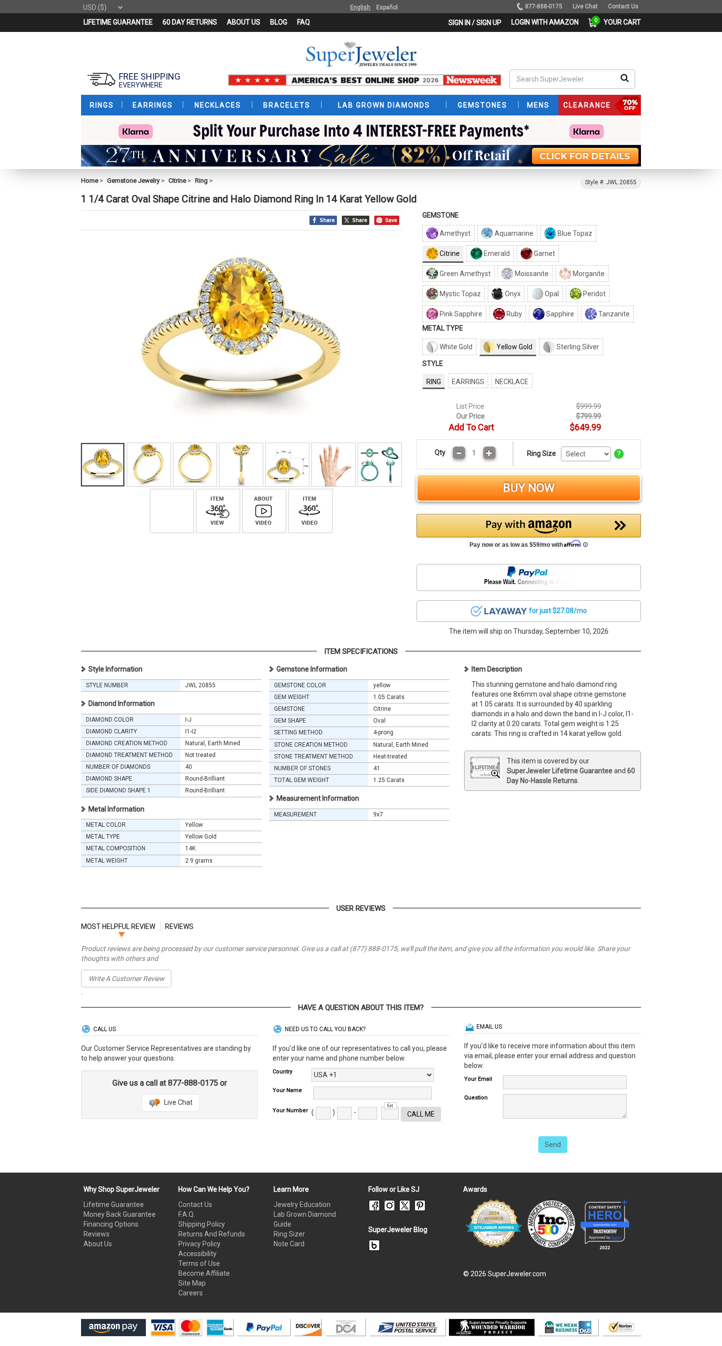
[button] (529, 533)
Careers (190, 1293)
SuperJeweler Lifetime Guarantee (559, 771)
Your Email (478, 1079)
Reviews (96, 1234)
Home (89, 180)
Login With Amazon (545, 22)
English (360, 7)
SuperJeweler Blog (397, 1230)
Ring (201, 180)
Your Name (287, 1090)
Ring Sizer (289, 1234)
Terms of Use (199, 1263)
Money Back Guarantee (119, 1214)
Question (476, 1097)
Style (432, 363)
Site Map (192, 1283)
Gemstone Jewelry (133, 180)
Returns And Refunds (211, 1234)
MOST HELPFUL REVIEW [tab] (118, 926)
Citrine (177, 180)
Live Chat (178, 1102)
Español (387, 7)
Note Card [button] (289, 1244)
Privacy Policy (199, 1244)
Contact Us (195, 1204)
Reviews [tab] (179, 926)
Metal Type (442, 328)
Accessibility (197, 1254)
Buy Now (529, 488)
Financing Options (111, 1224)
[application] (700, 1321)
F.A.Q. (186, 1214)
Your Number (290, 1110)
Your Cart (620, 22)
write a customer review (126, 978)
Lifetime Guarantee (113, 1204)
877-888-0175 (543, 6)
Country (282, 1071)
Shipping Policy (201, 1224)
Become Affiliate (204, 1273)
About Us (97, 1244)
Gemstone (440, 215)
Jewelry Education (302, 1204)
